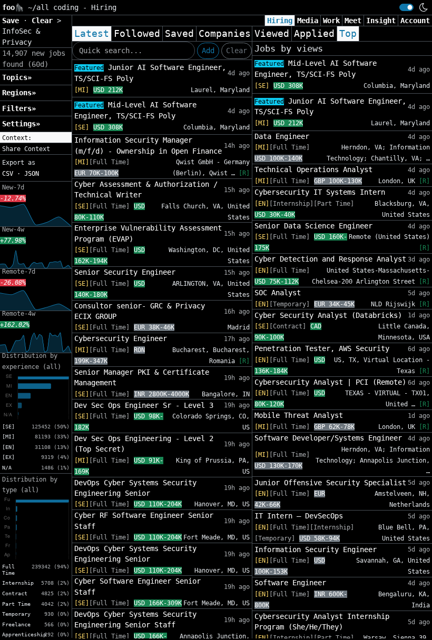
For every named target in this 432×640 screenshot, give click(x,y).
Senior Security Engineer (124, 272)
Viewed (271, 33)
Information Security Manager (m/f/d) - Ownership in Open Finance (148, 145)
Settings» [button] (21, 123)
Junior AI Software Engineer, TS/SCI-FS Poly (150, 73)
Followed (137, 33)
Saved (179, 33)
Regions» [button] (19, 92)
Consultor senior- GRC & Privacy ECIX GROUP (139, 311)
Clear (236, 50)
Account (415, 20)
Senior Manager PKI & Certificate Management (141, 377)
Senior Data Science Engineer (313, 226)
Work (331, 20)
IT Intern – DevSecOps (298, 516)
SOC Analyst (277, 292)
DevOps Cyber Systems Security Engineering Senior (135, 487)
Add (208, 50)
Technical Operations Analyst (313, 169)
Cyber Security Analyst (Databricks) (328, 315)
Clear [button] (44, 20)
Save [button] (12, 20)
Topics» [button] (17, 77)
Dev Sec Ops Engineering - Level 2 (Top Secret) (143, 443)
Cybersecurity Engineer (120, 338)
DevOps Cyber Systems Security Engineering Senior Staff (135, 619)
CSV (7, 173)
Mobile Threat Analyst (298, 415)
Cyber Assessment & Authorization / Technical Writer (146, 189)
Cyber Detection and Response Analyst (330, 259)
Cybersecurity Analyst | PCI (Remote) (330, 382)
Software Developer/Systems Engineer (328, 438)
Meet (353, 20)
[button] (36, 138)
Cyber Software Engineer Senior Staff (137, 586)
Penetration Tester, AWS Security (321, 348)
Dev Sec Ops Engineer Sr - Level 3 (143, 405)
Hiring (279, 20)
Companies (225, 33)
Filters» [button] (19, 108)
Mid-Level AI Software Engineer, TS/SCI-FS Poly (135, 110)
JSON (31, 173)
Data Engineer (281, 136)
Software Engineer (290, 582)
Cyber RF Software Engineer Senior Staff (143, 520)
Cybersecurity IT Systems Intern (319, 192)
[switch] (406, 7)
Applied (314, 33)
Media (307, 20)
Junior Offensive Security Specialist (330, 482)
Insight (381, 20)
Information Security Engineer (315, 549)
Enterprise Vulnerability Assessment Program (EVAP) (148, 233)
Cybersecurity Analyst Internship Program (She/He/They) (321, 621)
